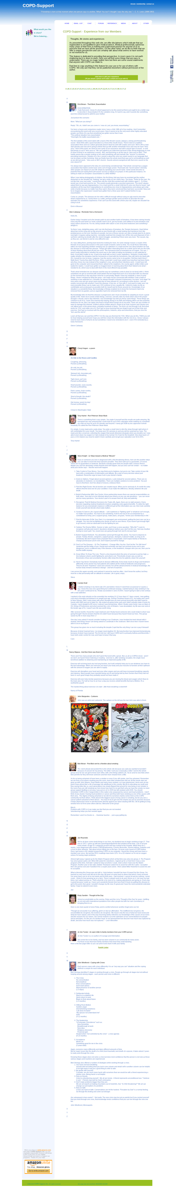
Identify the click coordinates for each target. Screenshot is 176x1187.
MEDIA (123, 23)
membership (140, 4)
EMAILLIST (78, 23)
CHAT (89, 23)
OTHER (146, 23)
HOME (67, 23)
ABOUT (135, 23)
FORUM (101, 23)
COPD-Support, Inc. (41, 1184)
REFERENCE (112, 23)
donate (133, 4)
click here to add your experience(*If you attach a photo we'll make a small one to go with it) (106, 77)
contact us (150, 4)
